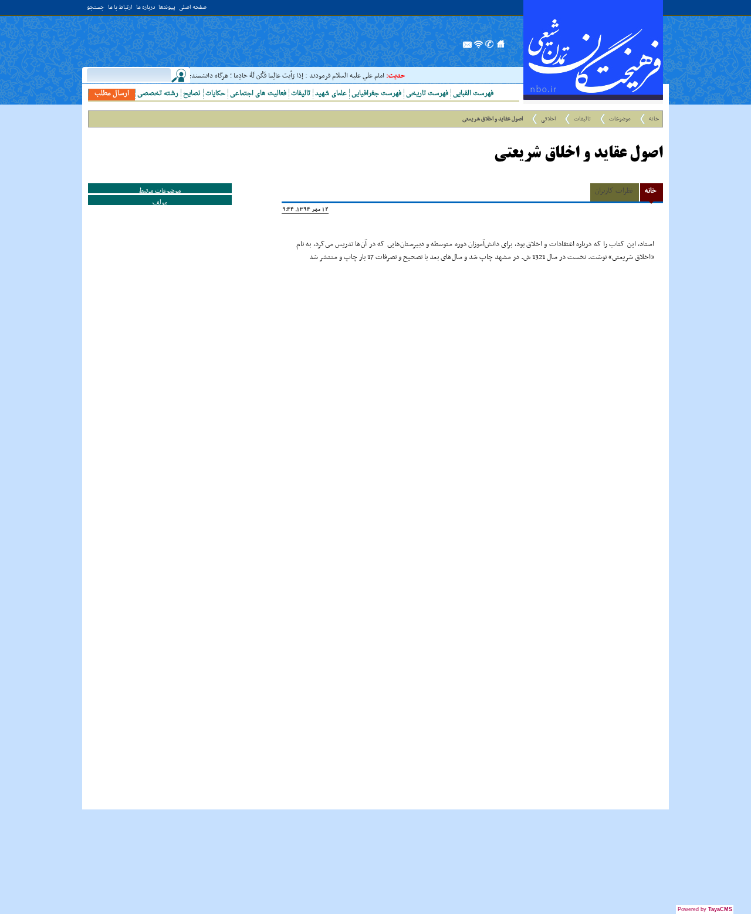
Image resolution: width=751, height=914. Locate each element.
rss (478, 47)
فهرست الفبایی (473, 94)
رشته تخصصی (157, 94)
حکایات (215, 94)
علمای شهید (331, 94)
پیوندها (166, 8)
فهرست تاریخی (427, 94)
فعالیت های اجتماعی (258, 94)
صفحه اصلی (193, 8)
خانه (654, 119)
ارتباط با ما (120, 8)
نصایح (192, 94)
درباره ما (145, 8)
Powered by (705, 909)
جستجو (95, 8)
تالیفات (300, 94)
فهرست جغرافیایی (376, 94)
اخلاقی (548, 119)
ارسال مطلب (111, 94)
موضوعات (620, 119)
